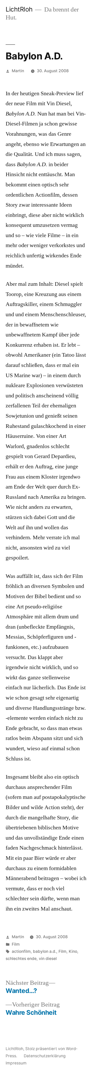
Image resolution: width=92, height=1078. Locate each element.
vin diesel (48, 958)
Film (16, 944)
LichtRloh (19, 9)
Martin (18, 70)
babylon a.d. (44, 951)
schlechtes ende (21, 958)
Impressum (16, 1063)
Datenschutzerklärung (45, 1055)
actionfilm (21, 951)
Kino (73, 951)
